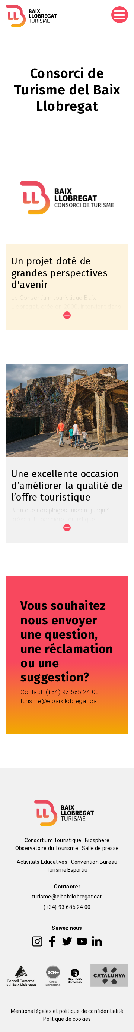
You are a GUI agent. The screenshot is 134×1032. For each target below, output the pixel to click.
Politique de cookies (67, 1019)
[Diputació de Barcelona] (63, 975)
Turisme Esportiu (67, 870)
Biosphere (97, 840)
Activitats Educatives (42, 862)
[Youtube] (81, 941)
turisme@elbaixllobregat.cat (67, 896)
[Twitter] (67, 941)
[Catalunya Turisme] (109, 975)
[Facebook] (52, 941)
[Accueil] (31, 16)
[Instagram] (37, 941)
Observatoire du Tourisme (46, 848)
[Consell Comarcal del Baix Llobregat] (21, 975)
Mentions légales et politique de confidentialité (67, 1011)
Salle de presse (100, 848)
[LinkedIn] (96, 941)
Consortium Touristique (53, 840)
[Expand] (67, 315)
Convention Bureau (94, 862)
